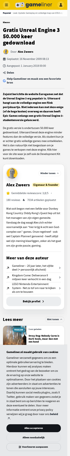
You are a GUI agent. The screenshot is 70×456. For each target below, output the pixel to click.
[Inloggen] (60, 4)
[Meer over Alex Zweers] (12, 173)
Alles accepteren (33, 428)
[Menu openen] (6, 4)
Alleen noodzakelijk (34, 437)
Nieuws (6, 22)
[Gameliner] (33, 5)
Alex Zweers (25, 52)
